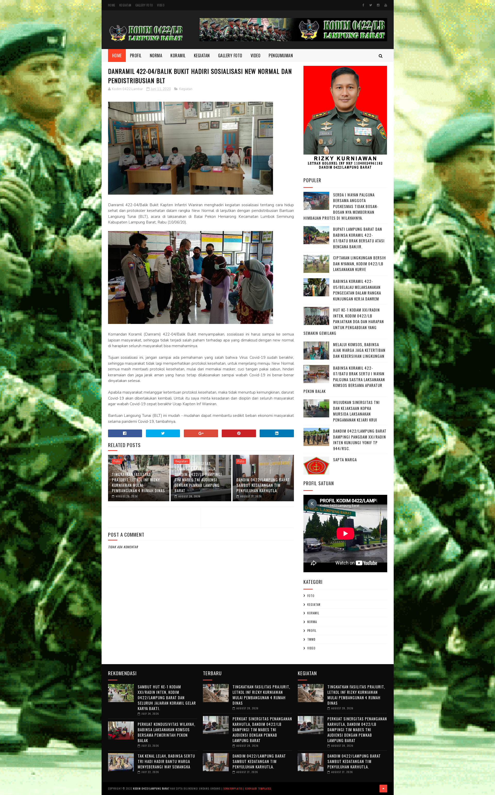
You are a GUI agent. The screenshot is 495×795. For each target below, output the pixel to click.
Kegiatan (125, 5)
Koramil (178, 55)
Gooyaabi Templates (258, 788)
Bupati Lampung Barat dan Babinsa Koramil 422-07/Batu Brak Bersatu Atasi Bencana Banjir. (359, 237)
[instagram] (378, 5)
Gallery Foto (144, 5)
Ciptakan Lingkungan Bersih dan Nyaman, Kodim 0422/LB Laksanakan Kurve (359, 263)
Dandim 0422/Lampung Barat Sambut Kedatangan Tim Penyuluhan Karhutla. (263, 485)
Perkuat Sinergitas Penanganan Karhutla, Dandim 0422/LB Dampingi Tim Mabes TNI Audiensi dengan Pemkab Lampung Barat (198, 476)
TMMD (311, 639)
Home (112, 5)
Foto (116, 461)
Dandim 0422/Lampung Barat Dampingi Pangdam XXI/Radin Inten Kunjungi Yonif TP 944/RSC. (359, 439)
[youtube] (386, 5)
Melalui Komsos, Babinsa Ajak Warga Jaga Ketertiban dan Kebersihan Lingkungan (359, 350)
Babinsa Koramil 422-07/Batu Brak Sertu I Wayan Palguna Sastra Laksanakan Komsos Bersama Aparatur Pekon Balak (344, 379)
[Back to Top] (383, 788)
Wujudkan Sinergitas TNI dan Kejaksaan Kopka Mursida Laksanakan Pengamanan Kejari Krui (356, 411)
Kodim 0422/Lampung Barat (151, 788)
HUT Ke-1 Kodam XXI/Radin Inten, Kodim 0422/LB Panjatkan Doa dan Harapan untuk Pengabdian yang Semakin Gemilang (343, 321)
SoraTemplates (233, 788)
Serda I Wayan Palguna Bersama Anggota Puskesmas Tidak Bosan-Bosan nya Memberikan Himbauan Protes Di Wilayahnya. (340, 206)
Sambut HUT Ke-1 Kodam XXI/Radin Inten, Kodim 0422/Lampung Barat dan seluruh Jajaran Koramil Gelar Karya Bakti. (167, 697)
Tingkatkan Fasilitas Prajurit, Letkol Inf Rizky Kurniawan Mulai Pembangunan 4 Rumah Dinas (138, 482)
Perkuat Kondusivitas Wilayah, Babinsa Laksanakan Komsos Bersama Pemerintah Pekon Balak (166, 732)
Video (161, 5)
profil (311, 631)
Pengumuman (281, 55)
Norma (156, 55)
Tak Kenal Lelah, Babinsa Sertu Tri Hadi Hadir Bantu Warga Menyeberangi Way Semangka (166, 761)
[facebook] (363, 5)
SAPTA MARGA (345, 459)
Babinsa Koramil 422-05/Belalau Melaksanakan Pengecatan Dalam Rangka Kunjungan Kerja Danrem (357, 289)
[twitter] (370, 5)
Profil (136, 55)
